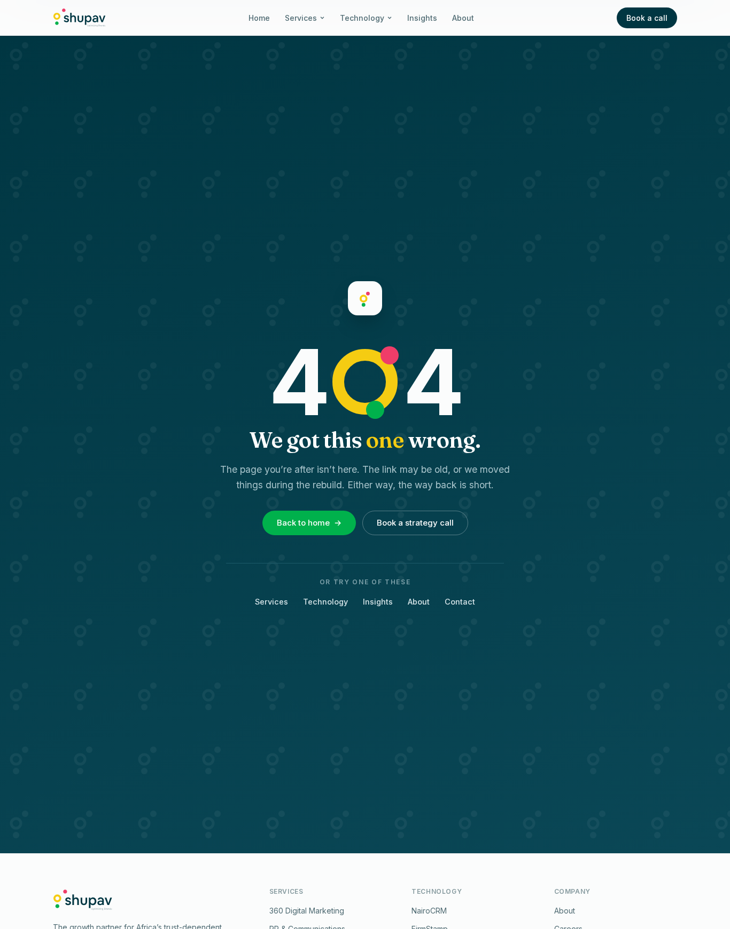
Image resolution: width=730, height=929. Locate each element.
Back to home (309, 523)
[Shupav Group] (79, 17)
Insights (422, 17)
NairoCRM (429, 910)
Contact (460, 601)
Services (301, 17)
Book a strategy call (415, 523)
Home (259, 17)
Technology (362, 17)
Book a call (646, 17)
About (463, 17)
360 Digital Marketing (306, 910)
